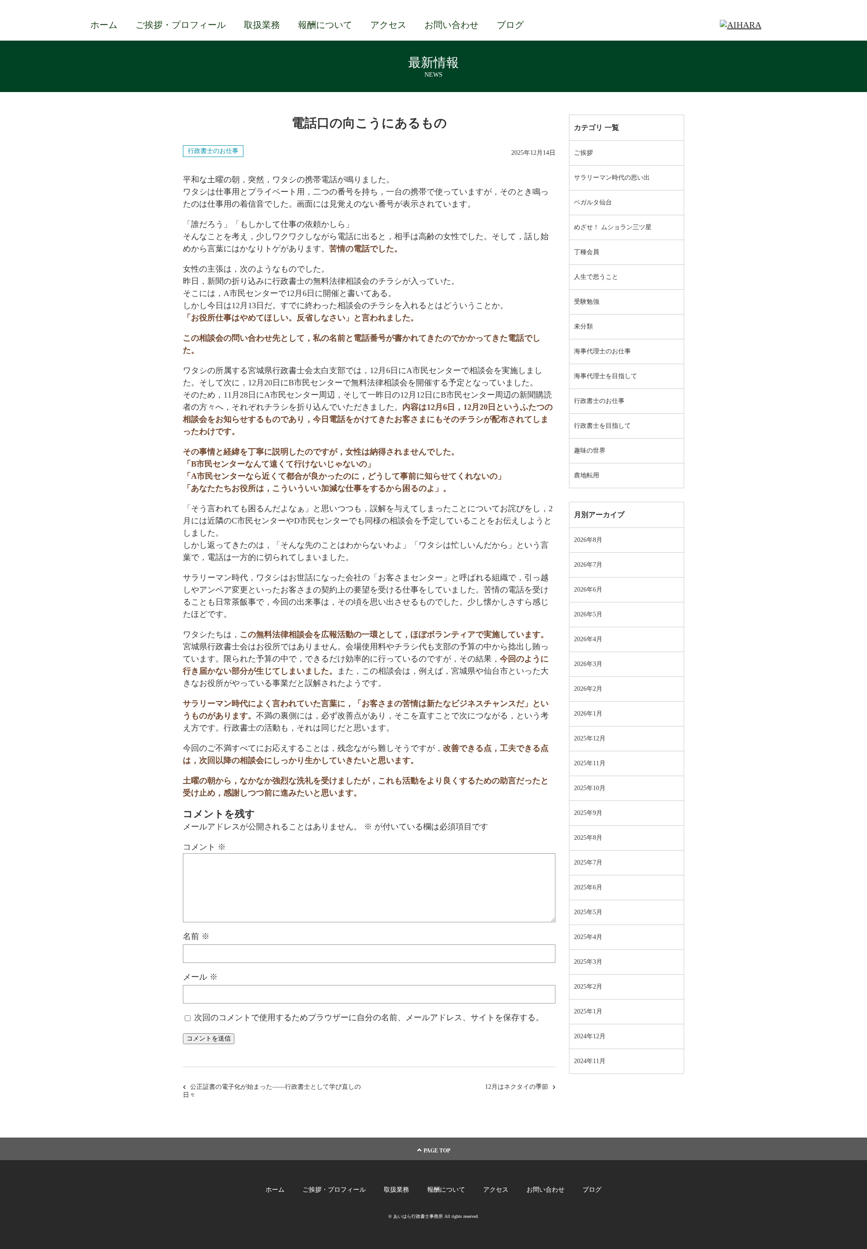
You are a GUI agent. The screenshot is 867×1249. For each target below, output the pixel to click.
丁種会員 (586, 252)
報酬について (325, 25)
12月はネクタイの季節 (516, 1086)
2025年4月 (588, 937)
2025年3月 (588, 961)
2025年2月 (588, 986)
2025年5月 (588, 912)
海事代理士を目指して (605, 376)
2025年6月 (588, 887)
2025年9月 (588, 813)
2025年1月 (588, 1011)
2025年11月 (590, 763)
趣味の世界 (590, 450)
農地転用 (586, 475)
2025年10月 (590, 788)
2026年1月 (588, 713)
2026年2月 (588, 688)
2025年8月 (588, 837)
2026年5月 (588, 614)
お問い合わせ (451, 25)
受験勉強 (586, 301)
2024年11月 (590, 1061)
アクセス (388, 25)
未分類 (583, 326)
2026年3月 (588, 664)
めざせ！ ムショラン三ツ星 (613, 227)
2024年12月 (590, 1036)
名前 (196, 936)
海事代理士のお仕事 (602, 351)
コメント (204, 846)
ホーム (103, 25)
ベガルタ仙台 (593, 202)
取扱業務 (262, 25)
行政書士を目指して (602, 425)
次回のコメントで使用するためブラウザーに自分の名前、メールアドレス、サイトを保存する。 (369, 1017)
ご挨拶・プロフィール (180, 25)
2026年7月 (588, 564)
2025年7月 (588, 862)
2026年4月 (588, 639)
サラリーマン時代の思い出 (612, 177)
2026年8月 (588, 540)
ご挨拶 (583, 152)
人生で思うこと (596, 276)
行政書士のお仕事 (213, 151)
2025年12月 (590, 738)
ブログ (510, 25)
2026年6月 (588, 589)
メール (200, 976)
